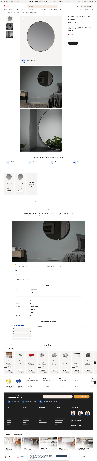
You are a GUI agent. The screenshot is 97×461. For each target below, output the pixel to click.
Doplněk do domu (34, 306)
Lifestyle (9, 422)
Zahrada (9, 418)
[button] (9, 369)
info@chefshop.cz (76, 425)
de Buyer (25, 424)
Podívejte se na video (56, 61)
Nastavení (32, 458)
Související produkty (57, 201)
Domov (8, 424)
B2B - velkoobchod (58, 422)
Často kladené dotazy (59, 411)
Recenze (49, 201)
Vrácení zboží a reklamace (44, 409)
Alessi (24, 411)
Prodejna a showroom (43, 411)
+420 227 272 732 (76, 421)
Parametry (42, 201)
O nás (56, 424)
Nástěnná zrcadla (34, 289)
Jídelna (8, 411)
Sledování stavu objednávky (60, 418)
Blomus (31, 312)
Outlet (8, 426)
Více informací (43, 457)
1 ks (31, 303)
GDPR (40, 420)
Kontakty (40, 418)
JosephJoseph (26, 420)
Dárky (92, 9)
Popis (36, 201)
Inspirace (80, 9)
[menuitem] (5, 10)
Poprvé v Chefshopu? (59, 420)
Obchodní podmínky (43, 422)
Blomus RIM (32, 309)
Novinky (86, 9)
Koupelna (9, 420)
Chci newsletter (82, 396)
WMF (24, 409)
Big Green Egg (26, 418)
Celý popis (70, 30)
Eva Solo (25, 426)
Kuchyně (9, 409)
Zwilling (24, 422)
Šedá (31, 300)
